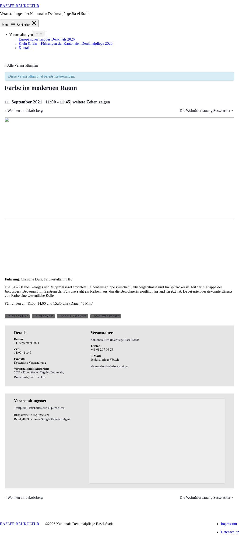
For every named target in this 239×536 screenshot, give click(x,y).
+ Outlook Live (17, 316)
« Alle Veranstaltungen (21, 65)
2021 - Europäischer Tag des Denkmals (38, 372)
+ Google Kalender (72, 316)
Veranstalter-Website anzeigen (110, 366)
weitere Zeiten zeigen (91, 101)
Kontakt (25, 48)
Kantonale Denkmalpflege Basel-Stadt (115, 339)
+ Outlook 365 (43, 316)
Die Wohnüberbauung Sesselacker (206, 111)
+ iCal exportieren (106, 316)
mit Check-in (38, 377)
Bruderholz (21, 377)
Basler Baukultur (19, 6)
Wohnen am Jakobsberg (24, 111)
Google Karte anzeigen (55, 419)
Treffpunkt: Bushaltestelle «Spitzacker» (39, 408)
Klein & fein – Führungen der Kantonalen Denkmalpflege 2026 (65, 43)
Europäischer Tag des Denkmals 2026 (47, 39)
